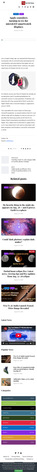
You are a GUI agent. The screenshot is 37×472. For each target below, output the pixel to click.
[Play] (3, 343)
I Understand (18, 470)
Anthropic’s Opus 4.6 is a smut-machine (23, 380)
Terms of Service (27, 457)
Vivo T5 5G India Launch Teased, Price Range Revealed (18, 307)
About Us (6, 457)
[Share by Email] (30, 149)
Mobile (16, 14)
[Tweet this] (23, 149)
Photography (18, 437)
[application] (18, 335)
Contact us (30, 459)
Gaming (18, 423)
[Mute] (31, 343)
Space (11, 187)
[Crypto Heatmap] (33, 7)
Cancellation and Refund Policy (14, 459)
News (21, 14)
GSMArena (9, 141)
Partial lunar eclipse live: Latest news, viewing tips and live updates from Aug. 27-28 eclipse (18, 274)
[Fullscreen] (33, 343)
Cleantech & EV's (18, 403)
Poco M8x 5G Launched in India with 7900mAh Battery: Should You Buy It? (24, 369)
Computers (18, 408)
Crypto (18, 413)
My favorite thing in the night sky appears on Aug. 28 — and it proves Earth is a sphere (18, 207)
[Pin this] (28, 149)
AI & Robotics (18, 398)
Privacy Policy (16, 457)
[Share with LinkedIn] (26, 149)
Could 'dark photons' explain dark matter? (18, 240)
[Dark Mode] (30, 7)
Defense (18, 418)
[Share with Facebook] (21, 149)
